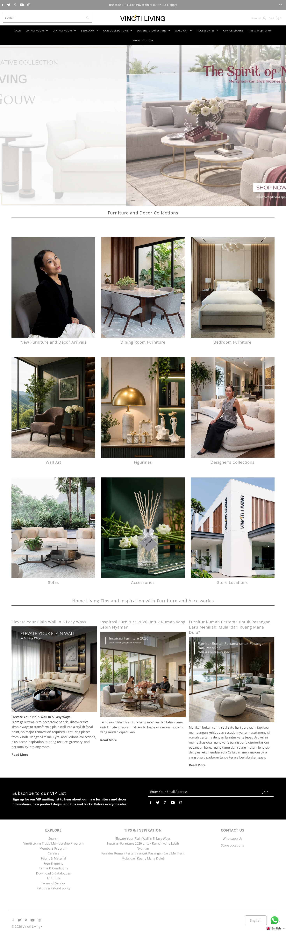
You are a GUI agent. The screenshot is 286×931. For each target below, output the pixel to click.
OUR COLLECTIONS (115, 30)
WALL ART (181, 30)
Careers (53, 853)
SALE (17, 30)
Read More (19, 754)
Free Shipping (53, 863)
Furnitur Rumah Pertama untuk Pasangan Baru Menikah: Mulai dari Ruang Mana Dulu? (230, 627)
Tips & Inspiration (260, 30)
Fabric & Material (53, 858)
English (256, 920)
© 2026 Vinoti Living (26, 926)
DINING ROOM (62, 30)
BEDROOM (88, 30)
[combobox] (42, 18)
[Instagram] (28, 5)
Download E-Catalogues (53, 873)
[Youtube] (21, 5)
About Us (53, 878)
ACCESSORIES (206, 30)
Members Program (53, 848)
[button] (276, 928)
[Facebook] (2, 5)
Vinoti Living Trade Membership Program (53, 843)
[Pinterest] (14, 5)
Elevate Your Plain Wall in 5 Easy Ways (48, 621)
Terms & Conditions (53, 868)
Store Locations (143, 40)
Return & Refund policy (53, 888)
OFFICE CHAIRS (233, 30)
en (280, 5)
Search (53, 838)
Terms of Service (53, 883)
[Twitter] (8, 5)
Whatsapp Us (232, 838)
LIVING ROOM (34, 30)
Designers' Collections (151, 30)
